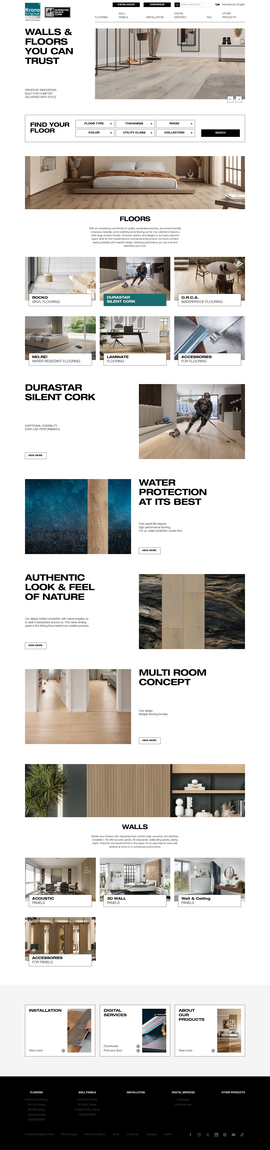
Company (151, 1134)
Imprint (168, 1134)
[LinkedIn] (216, 1135)
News (116, 1134)
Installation (136, 1093)
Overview (157, 5)
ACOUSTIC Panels (87, 1100)
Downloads (183, 1100)
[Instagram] (199, 1135)
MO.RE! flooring (36, 1110)
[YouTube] (233, 1135)
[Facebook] (190, 1135)
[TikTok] (242, 1135)
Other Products (233, 1093)
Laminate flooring (36, 1115)
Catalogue (126, 5)
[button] (230, 99)
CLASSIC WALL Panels (87, 1110)
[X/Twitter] (207, 1135)
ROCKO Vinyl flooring (36, 1100)
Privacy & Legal (69, 1134)
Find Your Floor (183, 1105)
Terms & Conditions (95, 1134)
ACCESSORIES (36, 1120)
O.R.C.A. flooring (36, 1105)
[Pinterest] (225, 1135)
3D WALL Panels (87, 1105)
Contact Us (133, 1134)
